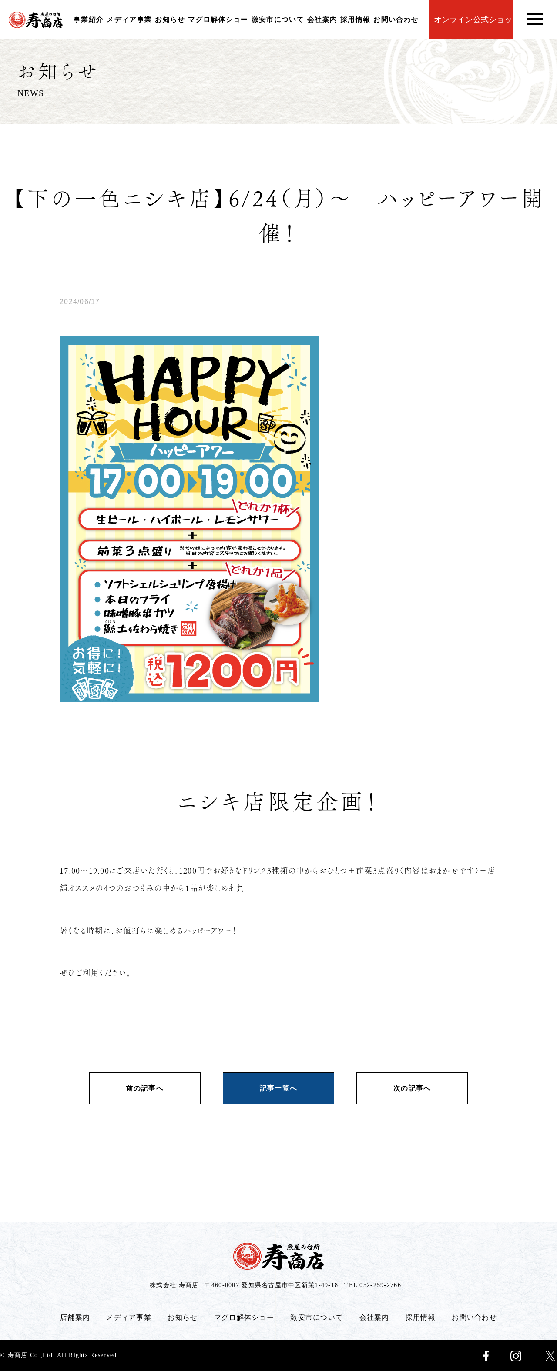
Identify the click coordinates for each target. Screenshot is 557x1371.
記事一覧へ (278, 1088)
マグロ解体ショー (218, 19)
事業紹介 (89, 19)
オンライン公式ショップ (473, 19)
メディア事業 (129, 19)
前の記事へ (145, 1088)
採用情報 (355, 19)
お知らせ (170, 19)
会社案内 (322, 19)
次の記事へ (412, 1088)
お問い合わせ (396, 19)
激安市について (278, 19)
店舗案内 (75, 1317)
